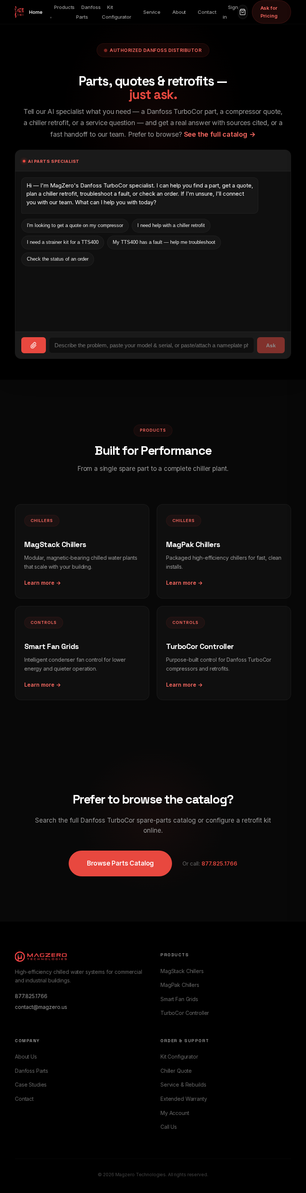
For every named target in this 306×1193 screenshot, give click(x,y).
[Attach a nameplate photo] (33, 345)
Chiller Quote (176, 1071)
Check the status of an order (57, 259)
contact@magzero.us (41, 1007)
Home (35, 12)
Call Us (168, 1127)
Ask (271, 345)
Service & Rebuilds (183, 1084)
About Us (26, 1056)
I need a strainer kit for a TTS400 (63, 242)
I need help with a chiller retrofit (171, 225)
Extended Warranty (183, 1099)
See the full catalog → (220, 134)
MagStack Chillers (182, 971)
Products (62, 11)
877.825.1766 (219, 863)
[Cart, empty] (242, 12)
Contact (207, 12)
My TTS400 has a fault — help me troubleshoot (164, 242)
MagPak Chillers (179, 985)
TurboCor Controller (184, 1013)
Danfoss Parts (88, 12)
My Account (174, 1113)
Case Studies (31, 1084)
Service (151, 12)
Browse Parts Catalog (120, 863)
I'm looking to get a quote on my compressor (75, 225)
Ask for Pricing (269, 12)
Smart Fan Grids (179, 999)
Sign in (230, 12)
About (179, 12)
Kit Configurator (116, 12)
